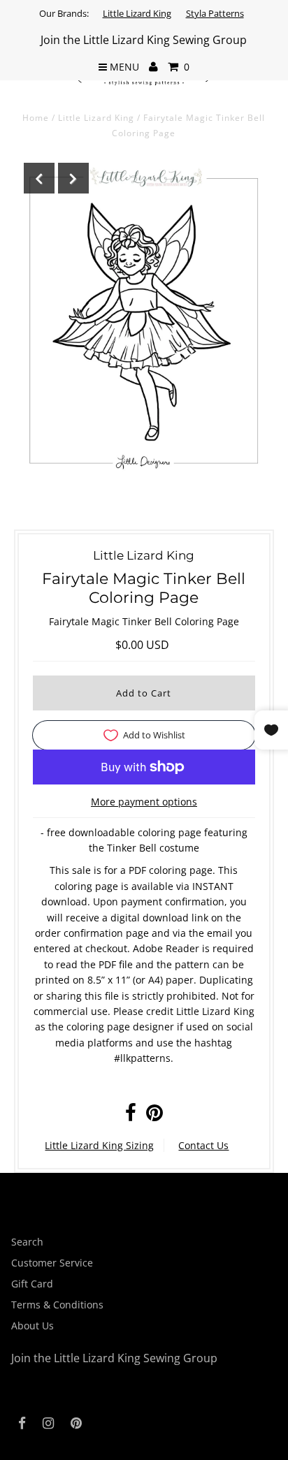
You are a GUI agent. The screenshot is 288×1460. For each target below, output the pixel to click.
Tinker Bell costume (153, 847)
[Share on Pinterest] (154, 1116)
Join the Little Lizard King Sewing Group (144, 40)
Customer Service (52, 1262)
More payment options (144, 801)
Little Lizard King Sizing (99, 1145)
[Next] (73, 178)
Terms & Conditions (57, 1304)
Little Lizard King (137, 13)
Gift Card (32, 1283)
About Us (32, 1325)
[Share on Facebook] (130, 1116)
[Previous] (39, 178)
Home (35, 118)
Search (27, 1241)
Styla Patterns (215, 13)
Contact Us (203, 1145)
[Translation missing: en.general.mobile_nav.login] (153, 67)
